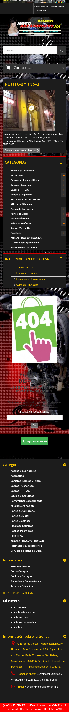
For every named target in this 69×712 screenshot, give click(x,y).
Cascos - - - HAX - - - (22, 190)
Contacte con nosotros (41, 8)
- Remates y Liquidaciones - (26, 242)
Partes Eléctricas (20, 218)
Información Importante (29, 259)
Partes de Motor (19, 214)
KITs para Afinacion (21, 204)
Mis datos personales (23, 622)
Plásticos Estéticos (21, 223)
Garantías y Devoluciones (30, 279)
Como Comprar (24, 267)
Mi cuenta (11, 601)
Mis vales (16, 627)
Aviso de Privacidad (26, 284)
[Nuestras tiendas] (34, 110)
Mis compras (18, 607)
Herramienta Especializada (25, 199)
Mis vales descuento (23, 612)
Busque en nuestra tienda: (34, 411)
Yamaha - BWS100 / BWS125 (26, 238)
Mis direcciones (20, 617)
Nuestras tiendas (22, 84)
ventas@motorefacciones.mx (41, 686)
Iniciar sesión (57, 7)
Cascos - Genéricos (21, 185)
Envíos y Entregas (26, 273)
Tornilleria (16, 233)
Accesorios (17, 175)
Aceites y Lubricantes (22, 170)
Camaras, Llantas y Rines (25, 180)
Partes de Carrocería (22, 209)
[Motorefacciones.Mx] (34, 1)
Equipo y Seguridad (21, 194)
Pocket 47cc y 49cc (21, 228)
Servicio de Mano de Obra (25, 247)
